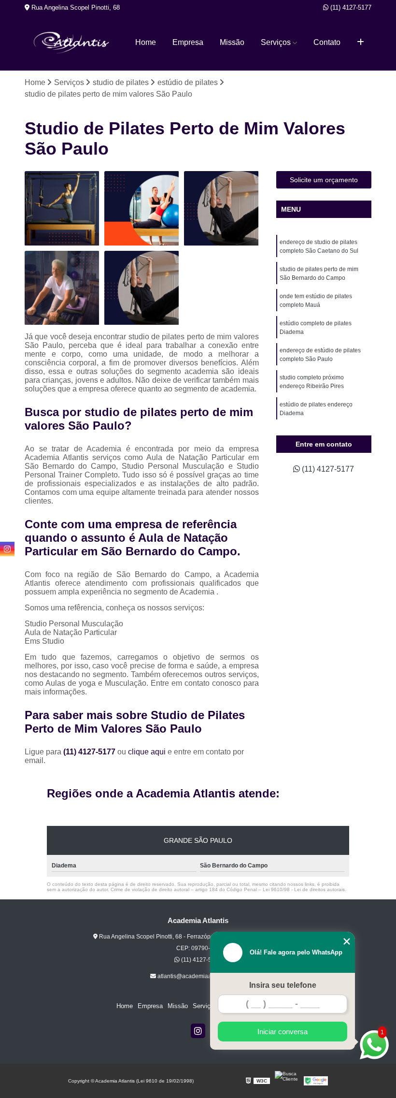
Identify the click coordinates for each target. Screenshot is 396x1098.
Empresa (187, 42)
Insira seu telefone (282, 985)
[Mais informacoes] (360, 42)
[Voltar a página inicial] (71, 43)
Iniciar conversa (282, 1031)
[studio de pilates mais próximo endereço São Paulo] (62, 288)
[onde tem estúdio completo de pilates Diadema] (141, 288)
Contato (326, 42)
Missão (232, 42)
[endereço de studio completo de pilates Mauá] (62, 208)
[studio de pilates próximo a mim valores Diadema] (141, 208)
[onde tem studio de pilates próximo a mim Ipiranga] (221, 208)
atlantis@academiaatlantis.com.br (201, 976)
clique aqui (147, 752)
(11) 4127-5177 (349, 7)
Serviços (276, 42)
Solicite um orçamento (324, 180)
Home (145, 42)
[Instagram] (198, 1031)
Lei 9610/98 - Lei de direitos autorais (304, 889)
